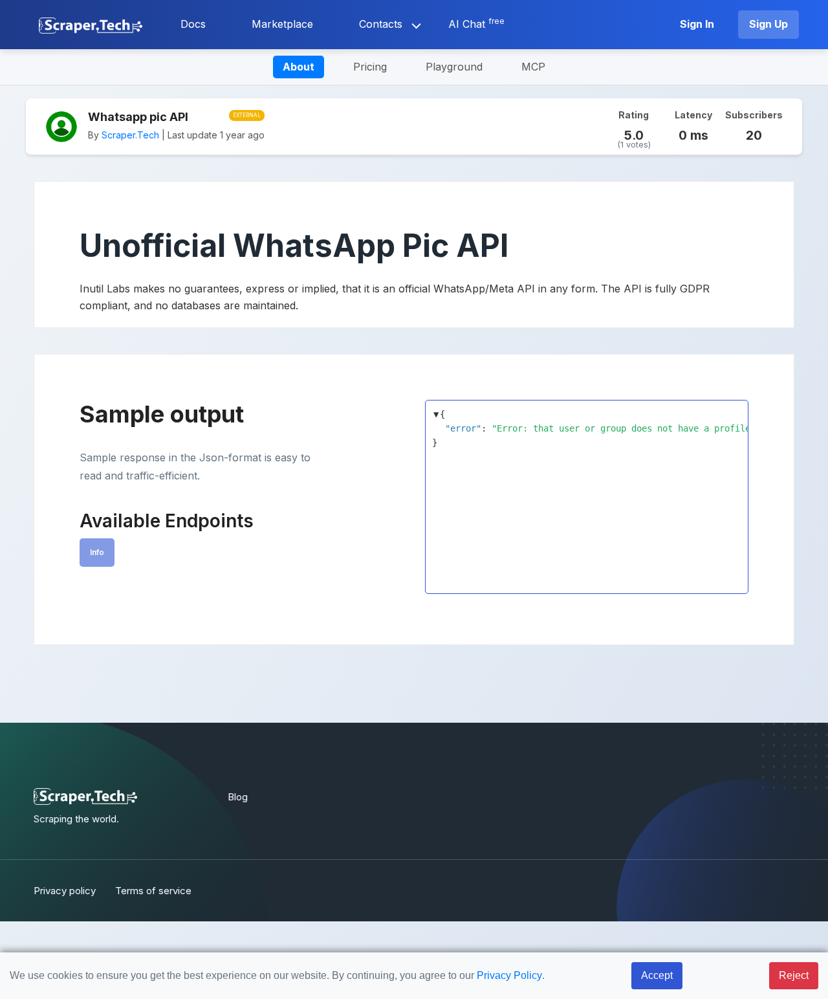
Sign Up (768, 23)
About (298, 66)
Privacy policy (65, 890)
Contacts (380, 23)
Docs (193, 23)
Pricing (370, 66)
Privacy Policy (509, 975)
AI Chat (476, 23)
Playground (454, 66)
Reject (794, 975)
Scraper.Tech (130, 134)
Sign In (697, 23)
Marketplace (282, 23)
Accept (657, 975)
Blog (238, 797)
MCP (533, 66)
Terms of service (153, 890)
